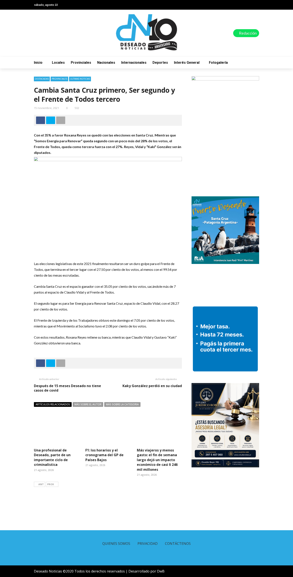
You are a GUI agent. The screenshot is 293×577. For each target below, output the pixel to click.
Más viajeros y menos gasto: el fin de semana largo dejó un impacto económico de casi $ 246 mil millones (157, 460)
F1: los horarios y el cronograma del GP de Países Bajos (104, 455)
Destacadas (42, 78)
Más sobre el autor (87, 404)
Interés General (186, 63)
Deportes (160, 63)
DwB (161, 571)
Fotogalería (218, 63)
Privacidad (147, 543)
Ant (41, 484)
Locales (58, 63)
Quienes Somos (116, 543)
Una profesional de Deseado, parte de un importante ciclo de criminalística (52, 457)
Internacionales (133, 63)
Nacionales (106, 63)
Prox (50, 484)
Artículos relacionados (53, 404)
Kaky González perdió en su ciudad (152, 385)
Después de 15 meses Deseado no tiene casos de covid (67, 388)
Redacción (247, 33)
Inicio (38, 63)
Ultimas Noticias (80, 78)
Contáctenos (178, 543)
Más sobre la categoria (122, 404)
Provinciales (81, 63)
